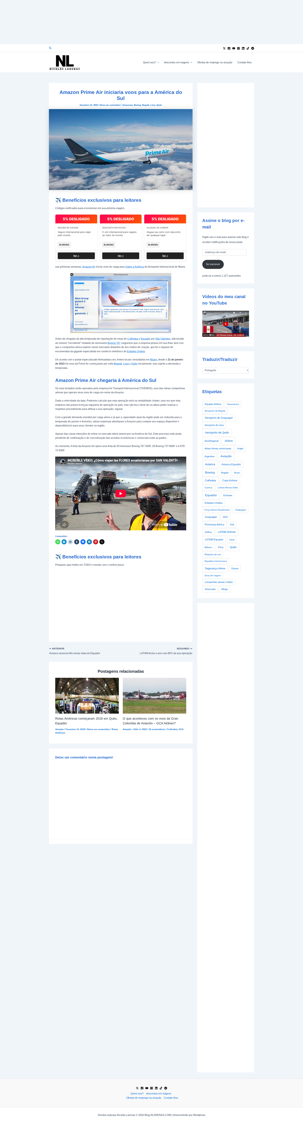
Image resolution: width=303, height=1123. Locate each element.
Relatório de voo (213, 554)
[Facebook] (229, 48)
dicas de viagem (213, 575)
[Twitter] (224, 48)
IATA (225, 517)
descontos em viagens (176, 62)
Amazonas (127, 105)
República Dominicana (216, 561)
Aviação (59, 729)
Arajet (240, 448)
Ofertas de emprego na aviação (214, 62)
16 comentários (157, 729)
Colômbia (132, 338)
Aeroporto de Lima (214, 425)
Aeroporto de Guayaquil (219, 417)
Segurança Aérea (215, 568)
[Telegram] (252, 48)
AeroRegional (211, 441)
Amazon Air (88, 266)
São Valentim (162, 338)
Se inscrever (213, 264)
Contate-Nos (244, 62)
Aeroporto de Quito (217, 432)
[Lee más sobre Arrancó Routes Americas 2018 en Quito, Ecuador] (87, 695)
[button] (50, 48)
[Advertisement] (151, 22)
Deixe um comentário (110, 105)
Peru (220, 547)
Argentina (209, 456)
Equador (145, 338)
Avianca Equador (231, 464)
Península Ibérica (214, 524)
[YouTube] (233, 48)
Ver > (76, 255)
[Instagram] (238, 48)
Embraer (227, 495)
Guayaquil (211, 516)
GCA (181, 729)
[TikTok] (248, 48)
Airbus (229, 440)
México (208, 547)
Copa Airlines (229, 480)
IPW (232, 524)
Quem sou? (149, 62)
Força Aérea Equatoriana (217, 510)
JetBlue (208, 532)
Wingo (224, 589)
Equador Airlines (213, 404)
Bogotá (145, 105)
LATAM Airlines (227, 531)
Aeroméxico (233, 404)
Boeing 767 (113, 343)
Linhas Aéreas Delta (228, 487)
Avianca (210, 464)
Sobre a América (134, 266)
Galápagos (240, 510)
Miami (153, 359)
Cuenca (208, 487)
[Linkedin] (243, 48)
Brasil (237, 472)
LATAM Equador (214, 539)
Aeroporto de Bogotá (215, 411)
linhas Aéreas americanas (218, 448)
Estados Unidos (136, 351)
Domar (234, 568)
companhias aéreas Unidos (219, 582)
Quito (159, 105)
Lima (152, 105)
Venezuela (210, 589)
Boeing (137, 105)
